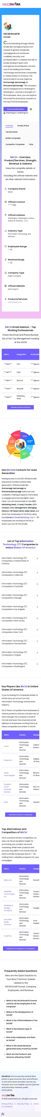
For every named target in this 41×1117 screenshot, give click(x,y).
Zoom (6, 746)
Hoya (6, 802)
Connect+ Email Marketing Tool (19, 517)
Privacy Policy (7, 1104)
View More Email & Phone (20, 407)
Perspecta (8, 760)
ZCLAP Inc (8, 936)
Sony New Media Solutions (8, 922)
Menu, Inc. (8, 880)
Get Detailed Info (15, 302)
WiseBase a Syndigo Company (8, 908)
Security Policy (23, 1104)
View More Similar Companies (20, 815)
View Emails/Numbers (15, 109)
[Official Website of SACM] (31, 109)
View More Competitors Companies (20, 948)
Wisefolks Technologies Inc (9, 894)
